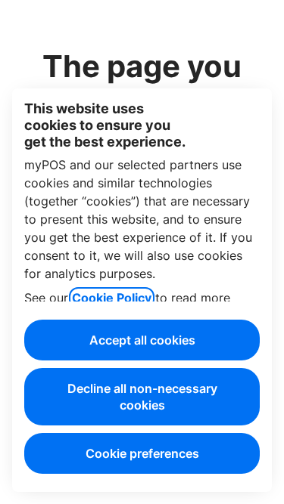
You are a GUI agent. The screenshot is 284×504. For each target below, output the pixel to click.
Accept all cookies (142, 340)
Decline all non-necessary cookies (142, 397)
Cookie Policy (111, 297)
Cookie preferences (142, 453)
